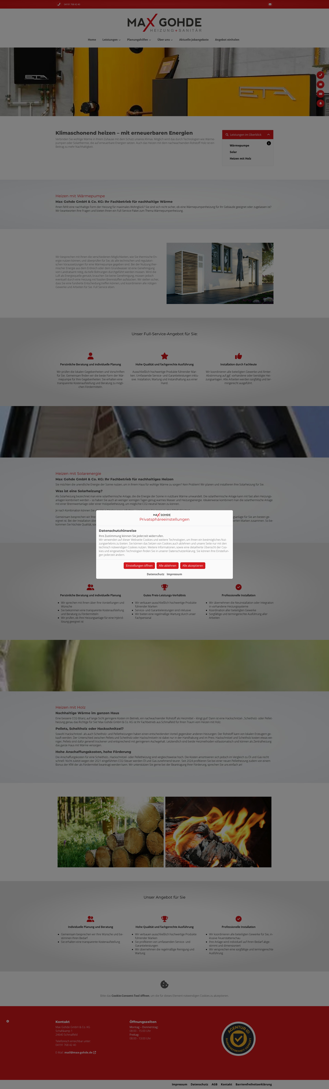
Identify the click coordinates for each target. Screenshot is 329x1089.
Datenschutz (155, 574)
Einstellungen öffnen (139, 565)
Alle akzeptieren (192, 565)
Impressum (174, 574)
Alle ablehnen (167, 565)
